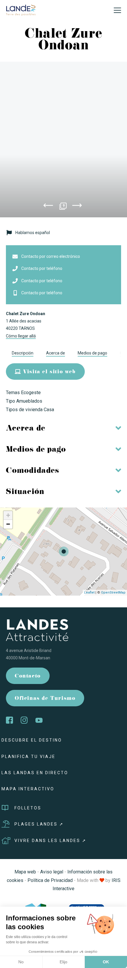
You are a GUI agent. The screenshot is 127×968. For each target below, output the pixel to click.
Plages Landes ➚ (39, 824)
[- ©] (63, 139)
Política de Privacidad (50, 880)
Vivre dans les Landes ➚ (50, 840)
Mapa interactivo (27, 788)
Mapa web (25, 872)
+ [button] (8, 515)
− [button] (8, 524)
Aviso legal (51, 872)
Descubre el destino (31, 740)
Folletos (27, 808)
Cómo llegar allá (21, 336)
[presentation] (48, 206)
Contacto (28, 676)
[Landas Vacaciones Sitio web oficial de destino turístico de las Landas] (20, 10)
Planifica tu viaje (28, 756)
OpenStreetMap (113, 592)
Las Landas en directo (34, 772)
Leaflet (89, 592)
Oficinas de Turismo (45, 699)
